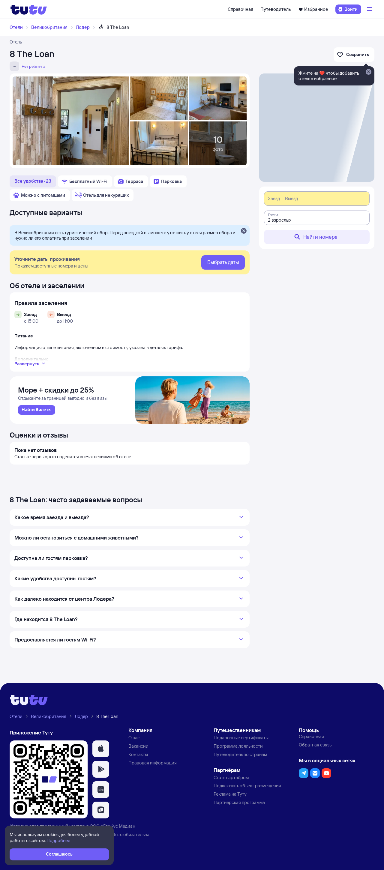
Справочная (240, 9)
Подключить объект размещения (247, 785)
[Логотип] (29, 9)
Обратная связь (315, 745)
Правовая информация (152, 763)
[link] (36, 410)
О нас (134, 737)
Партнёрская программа (239, 802)
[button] (100, 748)
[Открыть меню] (370, 9)
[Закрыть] (244, 231)
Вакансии (138, 746)
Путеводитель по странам (240, 754)
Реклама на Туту (230, 794)
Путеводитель (275, 9)
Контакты (138, 754)
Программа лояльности (238, 746)
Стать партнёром (231, 777)
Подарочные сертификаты (241, 737)
